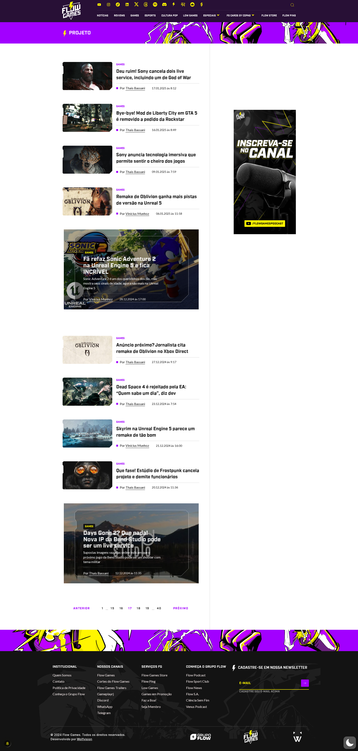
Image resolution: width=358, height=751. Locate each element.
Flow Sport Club (197, 681)
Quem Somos (62, 675)
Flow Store (269, 15)
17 (130, 608)
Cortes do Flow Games (113, 681)
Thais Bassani (135, 88)
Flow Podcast (196, 675)
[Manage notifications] (7, 743)
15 (112, 608)
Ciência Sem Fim (197, 700)
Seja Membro (151, 707)
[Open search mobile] (292, 5)
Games (135, 15)
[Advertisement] (258, 81)
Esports (150, 15)
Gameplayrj (105, 694)
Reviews (119, 15)
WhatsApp (104, 707)
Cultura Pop (169, 15)
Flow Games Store (154, 675)
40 (159, 608)
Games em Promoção (157, 694)
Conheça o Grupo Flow (69, 694)
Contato (58, 681)
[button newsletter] (305, 683)
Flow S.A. (192, 694)
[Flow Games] (71, 10)
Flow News (194, 688)
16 (121, 608)
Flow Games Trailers (111, 688)
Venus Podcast (196, 707)
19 (147, 608)
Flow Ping (289, 15)
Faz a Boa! (149, 700)
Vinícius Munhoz (137, 214)
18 (138, 608)
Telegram (104, 713)
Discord (103, 700)
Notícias (102, 15)
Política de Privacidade (69, 688)
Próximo (180, 608)
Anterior (81, 608)
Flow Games (106, 675)
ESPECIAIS (209, 15)
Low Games (190, 15)
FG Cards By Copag (239, 15)
